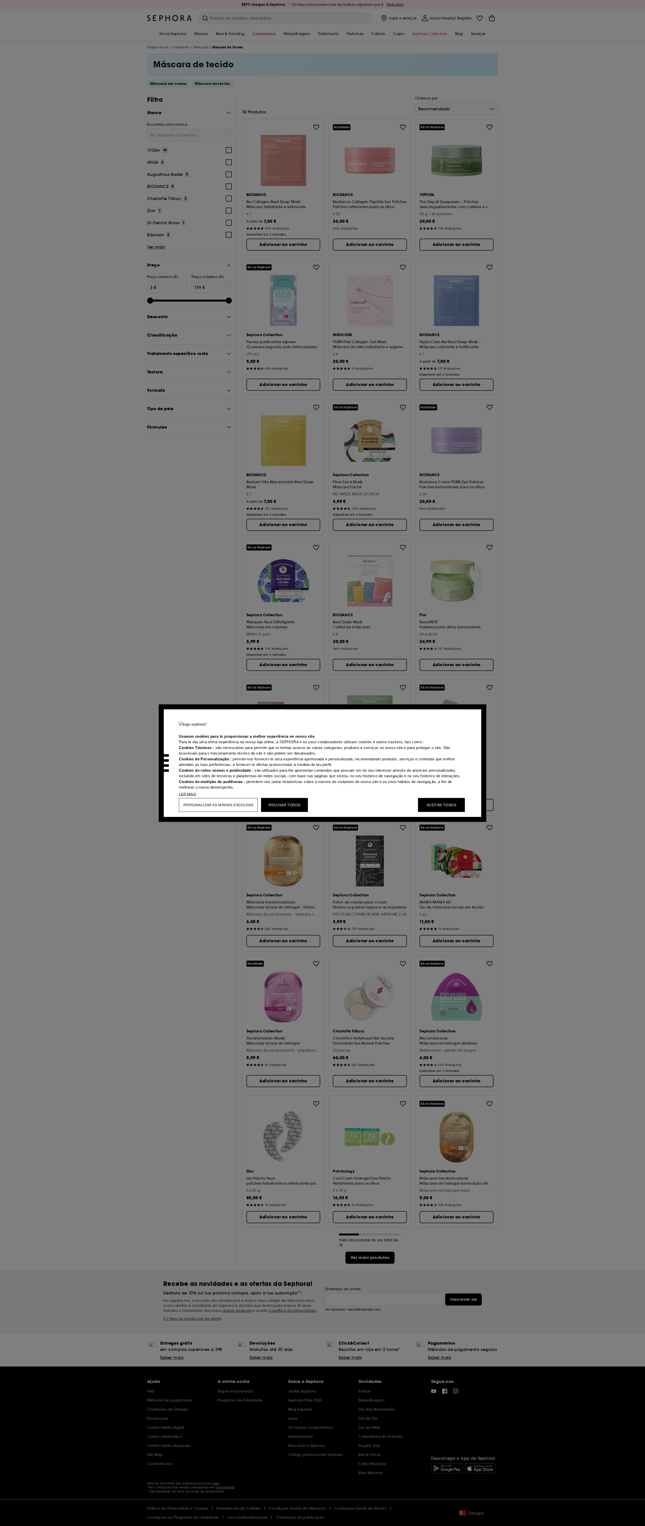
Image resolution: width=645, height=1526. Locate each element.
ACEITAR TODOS (441, 805)
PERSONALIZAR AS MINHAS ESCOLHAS (218, 805)
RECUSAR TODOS (284, 805)
